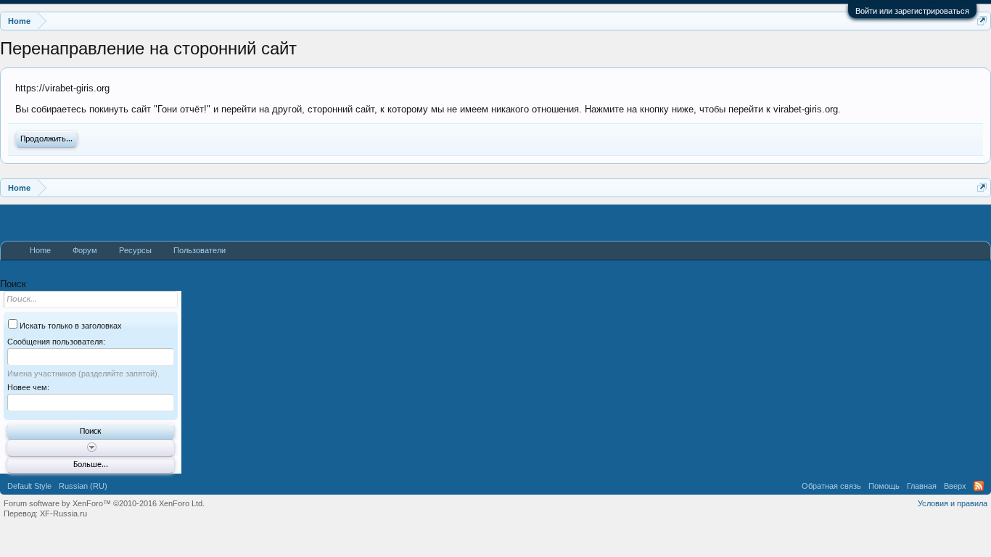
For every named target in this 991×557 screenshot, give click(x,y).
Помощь (884, 486)
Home (40, 250)
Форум (85, 250)
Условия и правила (952, 503)
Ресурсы (135, 250)
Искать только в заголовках (69, 325)
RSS (979, 486)
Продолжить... (46, 139)
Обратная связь (831, 486)
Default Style (29, 486)
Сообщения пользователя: (56, 341)
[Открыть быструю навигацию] (982, 20)
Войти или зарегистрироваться (912, 11)
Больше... (90, 465)
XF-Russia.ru (63, 513)
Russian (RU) (83, 486)
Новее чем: (28, 387)
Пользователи (199, 250)
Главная (922, 486)
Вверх (955, 486)
